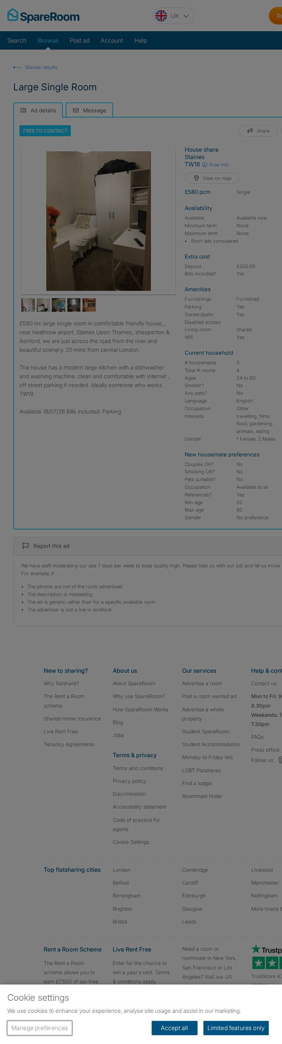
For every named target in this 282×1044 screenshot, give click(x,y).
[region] (141, 1014)
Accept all (174, 1028)
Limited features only (236, 1028)
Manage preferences (39, 1028)
